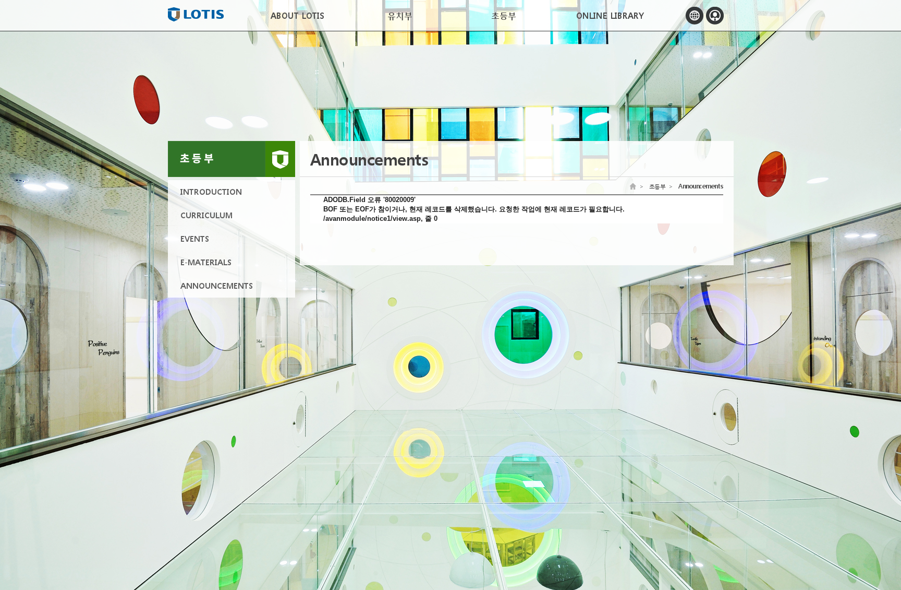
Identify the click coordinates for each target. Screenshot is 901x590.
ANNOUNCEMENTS (216, 285)
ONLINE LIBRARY (608, 15)
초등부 (501, 15)
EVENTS (194, 238)
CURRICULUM (206, 215)
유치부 (400, 15)
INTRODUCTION (211, 191)
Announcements (700, 186)
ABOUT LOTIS (297, 15)
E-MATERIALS (206, 262)
